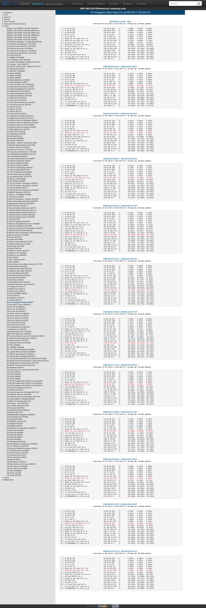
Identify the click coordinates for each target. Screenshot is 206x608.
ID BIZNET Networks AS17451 (19, 192)
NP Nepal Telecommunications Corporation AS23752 (28, 360)
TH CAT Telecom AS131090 (18, 446)
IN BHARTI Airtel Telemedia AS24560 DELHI (24, 232)
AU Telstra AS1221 (14, 107)
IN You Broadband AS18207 (18, 273)
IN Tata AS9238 (13, 262)
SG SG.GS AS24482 (14, 419)
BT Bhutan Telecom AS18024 (18, 147)
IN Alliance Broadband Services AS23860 (23, 223)
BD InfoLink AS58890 (15, 138)
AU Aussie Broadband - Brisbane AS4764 (23, 62)
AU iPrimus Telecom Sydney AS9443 (21, 127)
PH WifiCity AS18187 (15, 390)
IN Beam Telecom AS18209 (17, 235)
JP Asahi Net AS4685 (15, 280)
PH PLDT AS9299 (14, 372)
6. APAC (5, 26)
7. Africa (5, 477)
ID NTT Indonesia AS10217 (17, 205)
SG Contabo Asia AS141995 (18, 405)
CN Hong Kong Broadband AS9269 (20, 158)
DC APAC (113, 3)
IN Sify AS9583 (13, 257)
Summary (141, 3)
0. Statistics (7, 12)
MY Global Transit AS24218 (17, 340)
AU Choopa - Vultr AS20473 (18, 64)
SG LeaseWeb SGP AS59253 (18, 410)
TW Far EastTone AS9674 (17, 457)
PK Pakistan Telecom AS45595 (19, 394)
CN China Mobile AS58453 (17, 156)
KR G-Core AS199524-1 (16, 306)
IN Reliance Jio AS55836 (16, 253)
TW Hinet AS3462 (14, 459)
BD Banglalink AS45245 (16, 134)
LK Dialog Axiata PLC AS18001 (19, 331)
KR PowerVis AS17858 (16, 324)
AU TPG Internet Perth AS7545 (19, 104)
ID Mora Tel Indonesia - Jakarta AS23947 (23, 199)
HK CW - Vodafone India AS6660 (19, 172)
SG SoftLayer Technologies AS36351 (21, 428)
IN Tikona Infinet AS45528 (17, 266)
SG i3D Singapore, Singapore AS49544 (22, 443)
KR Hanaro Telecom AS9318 (18, 313)
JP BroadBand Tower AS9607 (18, 282)
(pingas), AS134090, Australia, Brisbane (23, 28)
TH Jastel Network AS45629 (18, 450)
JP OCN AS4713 (13, 295)
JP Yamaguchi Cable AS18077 (22, 302)
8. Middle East (7, 479)
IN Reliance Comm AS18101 (18, 250)
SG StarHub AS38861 (15, 432)
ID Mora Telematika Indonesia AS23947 (22, 201)
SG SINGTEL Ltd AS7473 (16, 421)
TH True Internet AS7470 (16, 455)
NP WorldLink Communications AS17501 (23, 363)
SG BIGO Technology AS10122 (19, 401)
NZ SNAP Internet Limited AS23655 (21, 365)
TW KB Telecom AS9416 (16, 461)
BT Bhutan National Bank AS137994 (21, 145)
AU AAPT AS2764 (14, 55)
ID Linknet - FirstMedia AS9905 (19, 194)
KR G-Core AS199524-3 (16, 311)
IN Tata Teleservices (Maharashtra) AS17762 (24, 264)
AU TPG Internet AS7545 (16, 98)
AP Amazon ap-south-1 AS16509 (20, 48)
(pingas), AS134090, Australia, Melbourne (23, 30)
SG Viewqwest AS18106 (16, 441)
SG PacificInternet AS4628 (17, 417)
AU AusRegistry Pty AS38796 (19, 59)
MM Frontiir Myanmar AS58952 (19, 333)
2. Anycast (6, 17)
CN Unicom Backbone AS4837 (19, 160)
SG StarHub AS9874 (15, 437)
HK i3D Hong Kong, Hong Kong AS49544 (23, 190)
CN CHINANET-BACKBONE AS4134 (21, 154)
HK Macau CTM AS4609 (16, 178)
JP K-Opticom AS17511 (16, 286)
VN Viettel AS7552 (14, 473)
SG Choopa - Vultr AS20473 (18, 403)
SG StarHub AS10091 (15, 430)
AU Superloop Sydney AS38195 (19, 93)
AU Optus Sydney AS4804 (17, 82)
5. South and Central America (14, 23)
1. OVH (5, 14)
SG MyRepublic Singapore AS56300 (21, 414)
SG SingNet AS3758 (15, 423)
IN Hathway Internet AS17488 (18, 244)
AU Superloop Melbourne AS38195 (20, 89)
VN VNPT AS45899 (14, 470)
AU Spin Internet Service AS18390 (20, 86)
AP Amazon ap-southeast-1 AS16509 (21, 50)
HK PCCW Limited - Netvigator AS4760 (22, 183)
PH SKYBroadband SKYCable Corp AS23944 (24, 381)
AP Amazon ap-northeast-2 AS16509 (21, 46)
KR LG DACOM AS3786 (16, 322)
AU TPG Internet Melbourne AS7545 (21, 102)
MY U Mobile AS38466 (15, 347)
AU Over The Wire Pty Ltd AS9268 (20, 84)
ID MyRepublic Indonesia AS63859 (20, 203)
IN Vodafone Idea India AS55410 (19, 268)
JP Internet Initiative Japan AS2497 (21, 284)
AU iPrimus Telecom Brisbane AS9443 (22, 120)
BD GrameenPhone (14, 136)
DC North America (95, 3)
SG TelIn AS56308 (14, 439)
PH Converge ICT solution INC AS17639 (22, 369)
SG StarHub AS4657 (15, 435)
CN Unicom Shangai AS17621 (18, 169)
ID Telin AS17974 (13, 219)
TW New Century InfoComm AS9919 (21, 464)
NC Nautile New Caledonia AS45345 (21, 356)
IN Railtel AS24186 (14, 248)
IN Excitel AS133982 (15, 239)
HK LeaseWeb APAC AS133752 (19, 176)
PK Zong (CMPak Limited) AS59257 (21, 399)
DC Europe (77, 3)
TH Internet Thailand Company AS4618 (22, 448)
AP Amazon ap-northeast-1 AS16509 (21, 44)
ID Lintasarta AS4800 (15, 196)
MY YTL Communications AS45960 (20, 349)
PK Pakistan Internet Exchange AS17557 (23, 392)
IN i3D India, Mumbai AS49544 (19, 275)
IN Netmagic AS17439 (15, 246)
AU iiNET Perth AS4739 (16, 131)
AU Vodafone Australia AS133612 (20, 116)
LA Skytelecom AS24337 (17, 329)
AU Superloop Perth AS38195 (18, 91)
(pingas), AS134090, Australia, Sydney (22, 37)
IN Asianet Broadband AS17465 (19, 226)
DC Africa (127, 3)
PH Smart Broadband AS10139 (19, 387)
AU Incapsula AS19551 (16, 68)
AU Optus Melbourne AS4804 (18, 80)
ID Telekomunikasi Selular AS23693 (21, 214)
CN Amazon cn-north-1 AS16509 (20, 149)
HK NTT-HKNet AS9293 (16, 181)
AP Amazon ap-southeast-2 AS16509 (21, 53)
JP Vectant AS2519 (14, 300)
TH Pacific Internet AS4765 (17, 452)
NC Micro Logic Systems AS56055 (20, 354)
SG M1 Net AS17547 (15, 412)
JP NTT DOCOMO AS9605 (17, 293)
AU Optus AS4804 (14, 73)
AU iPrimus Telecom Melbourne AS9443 (23, 122)
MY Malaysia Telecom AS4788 (19, 342)
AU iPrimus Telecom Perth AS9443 (20, 125)
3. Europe (6, 19)
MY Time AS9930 (13, 345)
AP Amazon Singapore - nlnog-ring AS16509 (24, 41)
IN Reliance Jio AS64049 (16, 255)
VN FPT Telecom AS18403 (17, 466)
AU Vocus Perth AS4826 (16, 113)
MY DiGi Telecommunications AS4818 (22, 338)
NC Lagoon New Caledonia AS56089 (21, 351)
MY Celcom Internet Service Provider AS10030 (25, 336)
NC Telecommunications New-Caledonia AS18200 (26, 358)
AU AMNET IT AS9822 (15, 57)
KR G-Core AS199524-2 (16, 309)
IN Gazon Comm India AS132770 (20, 241)
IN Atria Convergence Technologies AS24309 (25, 228)
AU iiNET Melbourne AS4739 (18, 129)
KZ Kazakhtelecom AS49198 (18, 327)
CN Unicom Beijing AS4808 (17, 163)
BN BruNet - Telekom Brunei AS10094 (22, 143)
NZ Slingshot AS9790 (15, 367)
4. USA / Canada (8, 21)
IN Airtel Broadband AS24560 (18, 221)
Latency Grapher (47, 3)
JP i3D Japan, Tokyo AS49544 (19, 304)
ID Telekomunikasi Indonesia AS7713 (21, 208)
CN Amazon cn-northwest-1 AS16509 (21, 151)
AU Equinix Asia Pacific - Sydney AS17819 (24, 66)
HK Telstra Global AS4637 (17, 187)
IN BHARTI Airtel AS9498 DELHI (19, 230)
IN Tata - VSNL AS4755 (16, 259)
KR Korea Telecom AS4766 (17, 315)
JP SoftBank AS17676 (15, 297)
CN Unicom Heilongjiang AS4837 (20, 167)
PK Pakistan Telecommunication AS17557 (23, 396)
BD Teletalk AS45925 (15, 140)
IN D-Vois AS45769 (14, 237)
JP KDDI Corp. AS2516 (16, 289)
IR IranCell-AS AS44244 (16, 277)
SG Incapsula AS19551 (16, 408)
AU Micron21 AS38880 (16, 71)
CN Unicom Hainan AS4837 (18, 165)
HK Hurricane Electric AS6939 (19, 174)
